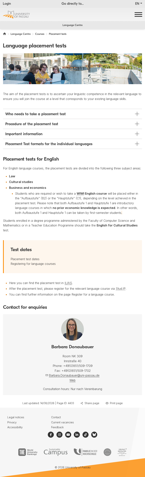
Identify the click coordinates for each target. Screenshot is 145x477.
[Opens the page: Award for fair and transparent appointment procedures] (107, 452)
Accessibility (15, 427)
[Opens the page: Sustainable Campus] (55, 452)
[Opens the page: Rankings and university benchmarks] (27, 452)
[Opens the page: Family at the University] (85, 452)
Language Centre (72, 25)
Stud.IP (121, 288)
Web (72, 380)
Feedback (57, 427)
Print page (116, 403)
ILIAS (68, 283)
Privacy (12, 422)
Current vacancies (62, 422)
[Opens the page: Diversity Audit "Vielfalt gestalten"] (122, 452)
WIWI (80, 193)
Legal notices (15, 417)
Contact (56, 417)
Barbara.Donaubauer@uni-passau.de (74, 375)
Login (7, 4)
